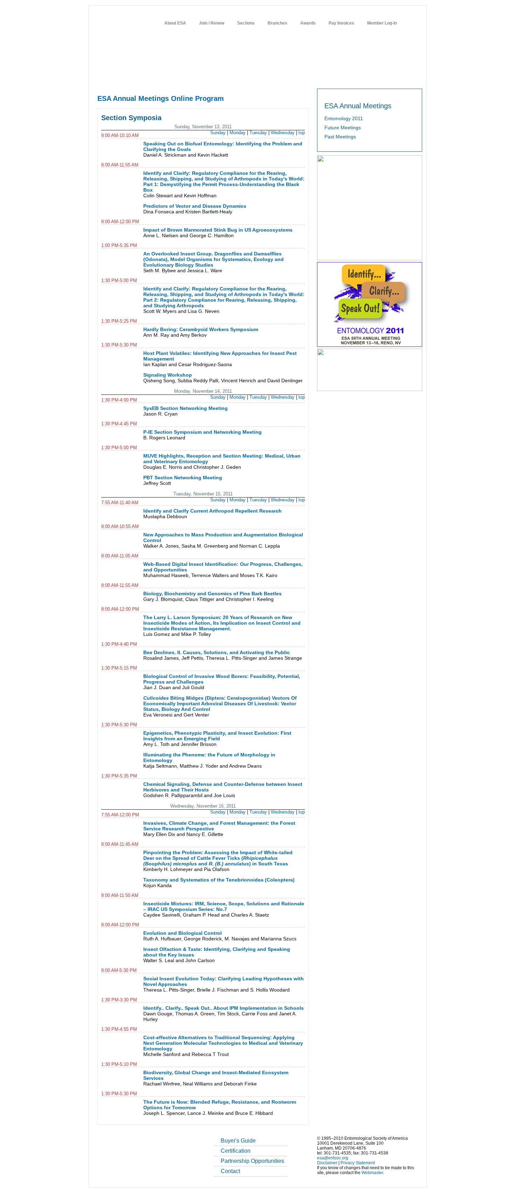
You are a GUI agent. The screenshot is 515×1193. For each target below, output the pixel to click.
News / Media (289, 77)
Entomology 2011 (343, 118)
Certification (235, 1151)
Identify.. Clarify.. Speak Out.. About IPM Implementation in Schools (223, 1008)
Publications (256, 77)
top (301, 132)
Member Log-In (382, 23)
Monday (237, 132)
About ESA (175, 23)
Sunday (218, 132)
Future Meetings (342, 127)
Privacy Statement (358, 1162)
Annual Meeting (221, 77)
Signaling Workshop (167, 375)
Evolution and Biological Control (182, 933)
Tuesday (258, 132)
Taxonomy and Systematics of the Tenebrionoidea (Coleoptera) (219, 880)
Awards (308, 23)
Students (318, 77)
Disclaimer (327, 1162)
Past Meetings (340, 136)
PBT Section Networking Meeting (182, 477)
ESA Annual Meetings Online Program (160, 98)
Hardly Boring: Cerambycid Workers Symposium (200, 329)
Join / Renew (211, 23)
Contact (230, 1171)
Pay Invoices (341, 23)
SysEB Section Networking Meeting (185, 408)
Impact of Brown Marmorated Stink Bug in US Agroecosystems (218, 230)
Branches (277, 23)
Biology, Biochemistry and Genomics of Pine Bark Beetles (212, 593)
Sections (246, 23)
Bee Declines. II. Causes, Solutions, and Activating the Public (216, 652)
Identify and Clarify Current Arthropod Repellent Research (212, 511)
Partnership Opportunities (252, 1161)
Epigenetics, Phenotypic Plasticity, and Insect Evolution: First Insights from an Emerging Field (217, 735)
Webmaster (372, 1172)
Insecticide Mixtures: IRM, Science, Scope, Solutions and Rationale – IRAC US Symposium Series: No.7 (223, 906)
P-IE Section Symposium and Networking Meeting (202, 432)
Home (102, 77)
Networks (367, 77)
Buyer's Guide (238, 1141)
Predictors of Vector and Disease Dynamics (194, 206)
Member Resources (178, 77)
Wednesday (283, 132)
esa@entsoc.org (332, 1158)
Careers (342, 77)
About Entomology (134, 77)
